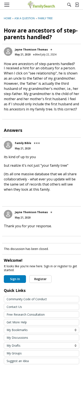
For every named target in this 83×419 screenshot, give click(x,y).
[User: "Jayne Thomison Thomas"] (8, 51)
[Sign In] (77, 4)
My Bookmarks (41, 330)
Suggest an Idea (18, 361)
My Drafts (41, 345)
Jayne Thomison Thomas (31, 49)
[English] (41, 4)
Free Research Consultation (26, 314)
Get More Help (17, 322)
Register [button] (40, 279)
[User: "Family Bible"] (8, 145)
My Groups (14, 353)
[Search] (69, 4)
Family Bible (23, 143)
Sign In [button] (15, 279)
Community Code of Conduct (27, 299)
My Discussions (17, 338)
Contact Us (14, 307)
